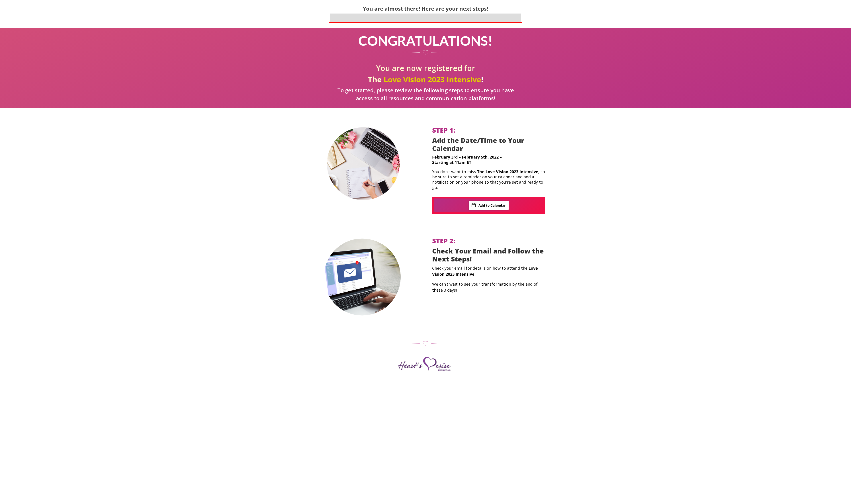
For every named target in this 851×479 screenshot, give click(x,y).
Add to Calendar (492, 205)
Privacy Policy (374, 385)
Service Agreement (420, 385)
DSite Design (477, 385)
